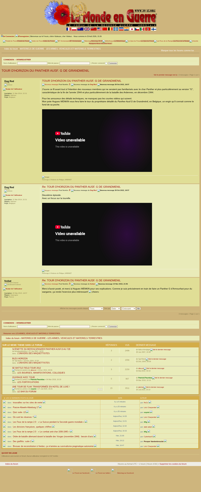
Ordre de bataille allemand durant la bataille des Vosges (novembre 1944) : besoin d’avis (52, 436)
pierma (141, 387)
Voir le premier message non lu (165, 75)
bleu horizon (19, 358)
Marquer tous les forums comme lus (177, 50)
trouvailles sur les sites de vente (27, 402)
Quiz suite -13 (19, 412)
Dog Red (93, 84)
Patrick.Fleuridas (37, 379)
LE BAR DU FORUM (26, 391)
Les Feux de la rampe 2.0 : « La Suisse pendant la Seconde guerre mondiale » (48, 422)
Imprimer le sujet (159, 50)
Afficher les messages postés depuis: (74, 308)
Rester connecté (98, 63)
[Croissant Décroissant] (131, 308)
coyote (33, 389)
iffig (145, 422)
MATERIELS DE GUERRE (32, 49)
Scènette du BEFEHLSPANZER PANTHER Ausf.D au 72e (41, 349)
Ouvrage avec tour (23, 377)
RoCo (146, 403)
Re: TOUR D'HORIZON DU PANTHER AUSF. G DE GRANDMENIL (81, 186)
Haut (197, 182)
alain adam (148, 427)
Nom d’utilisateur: (9, 63)
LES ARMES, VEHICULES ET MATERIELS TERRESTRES (73, 49)
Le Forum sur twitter (103, 473)
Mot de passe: (53, 63)
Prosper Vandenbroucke (154, 441)
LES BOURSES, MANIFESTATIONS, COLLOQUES (41, 373)
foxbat (92, 284)
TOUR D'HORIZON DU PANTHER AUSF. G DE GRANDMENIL (45, 70)
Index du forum (11, 49)
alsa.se (33, 370)
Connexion (8, 60)
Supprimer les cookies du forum (173, 464)
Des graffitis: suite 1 (21, 441)
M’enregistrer (23, 60)
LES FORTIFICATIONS (28, 382)
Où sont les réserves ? (23, 417)
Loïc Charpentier (150, 407)
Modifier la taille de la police (197, 48)
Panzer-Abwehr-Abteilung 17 (25, 407)
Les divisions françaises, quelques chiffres (32, 427)
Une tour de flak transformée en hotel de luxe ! (41, 387)
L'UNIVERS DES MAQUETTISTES (33, 353)
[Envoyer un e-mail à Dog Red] (6, 101)
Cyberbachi (148, 437)
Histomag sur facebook (125, 473)
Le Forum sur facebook (80, 473)
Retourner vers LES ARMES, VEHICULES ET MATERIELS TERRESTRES (31, 333)
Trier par (107, 308)
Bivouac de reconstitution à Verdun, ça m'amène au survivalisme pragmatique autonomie (53, 446)
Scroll (188, 482)
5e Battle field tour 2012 (26, 368)
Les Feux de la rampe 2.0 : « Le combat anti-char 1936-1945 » (41, 431)
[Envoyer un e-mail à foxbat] (6, 301)
